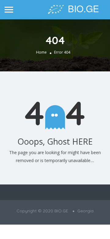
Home (41, 52)
